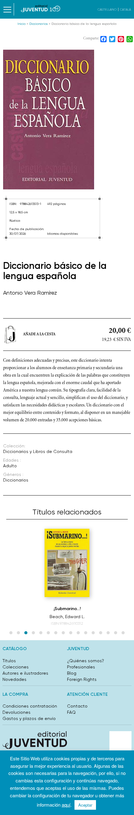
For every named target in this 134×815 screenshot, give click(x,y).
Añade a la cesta (39, 334)
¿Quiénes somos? (85, 660)
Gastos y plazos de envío (29, 718)
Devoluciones (16, 712)
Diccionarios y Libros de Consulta (37, 451)
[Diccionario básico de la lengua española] (67, 119)
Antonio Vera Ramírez (30, 292)
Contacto (77, 706)
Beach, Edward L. (67, 616)
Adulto (10, 465)
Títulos (9, 660)
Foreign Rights (82, 679)
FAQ (71, 712)
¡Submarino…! (67, 608)
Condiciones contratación (29, 706)
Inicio (21, 23)
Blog (71, 673)
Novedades (14, 679)
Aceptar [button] (85, 805)
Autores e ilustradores (25, 673)
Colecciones (15, 666)
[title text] (40, 8)
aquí (66, 804)
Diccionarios (38, 23)
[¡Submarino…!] (67, 563)
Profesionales (81, 666)
